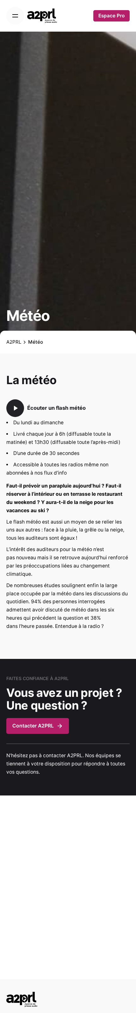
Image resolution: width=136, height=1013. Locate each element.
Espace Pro (111, 16)
